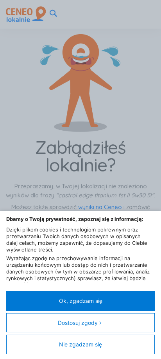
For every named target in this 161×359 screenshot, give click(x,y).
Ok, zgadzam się (80, 300)
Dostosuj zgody (78, 322)
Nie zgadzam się (80, 344)
